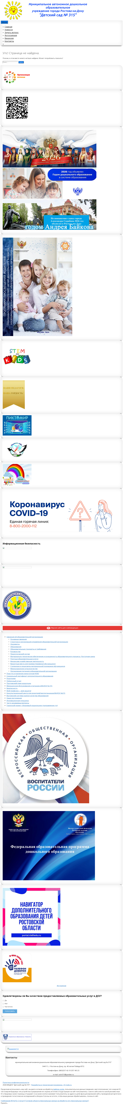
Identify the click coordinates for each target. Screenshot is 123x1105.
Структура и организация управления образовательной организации (39, 642)
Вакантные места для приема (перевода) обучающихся (33, 664)
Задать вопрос (12, 32)
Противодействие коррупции (19, 683)
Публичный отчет (14, 681)
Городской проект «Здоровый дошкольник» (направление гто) (32, 705)
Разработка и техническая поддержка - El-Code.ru (51, 1085)
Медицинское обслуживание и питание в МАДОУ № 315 (29, 686)
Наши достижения (14, 698)
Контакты (9, 41)
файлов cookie (58, 1089)
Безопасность (12, 688)
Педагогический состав (20, 654)
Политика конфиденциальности (16, 1082)
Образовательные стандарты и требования (28, 649)
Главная (8, 26)
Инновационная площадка (18, 700)
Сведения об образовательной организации (25, 637)
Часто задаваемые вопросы (18, 703)
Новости (9, 29)
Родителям (11, 678)
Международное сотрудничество (24, 669)
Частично (8, 1007)
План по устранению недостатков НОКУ (23, 673)
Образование (15, 647)
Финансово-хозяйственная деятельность (27, 661)
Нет (6, 1004)
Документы (15, 644)
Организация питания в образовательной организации (33, 671)
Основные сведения (18, 639)
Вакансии (9, 38)
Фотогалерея (11, 35)
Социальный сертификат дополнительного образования (30, 676)
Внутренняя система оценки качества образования (28, 696)
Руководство (15, 651)
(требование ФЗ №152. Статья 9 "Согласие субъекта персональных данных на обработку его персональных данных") (45, 1101)
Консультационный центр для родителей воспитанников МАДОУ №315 (36, 693)
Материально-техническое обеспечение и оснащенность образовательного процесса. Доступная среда (52, 656)
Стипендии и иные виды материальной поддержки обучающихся (37, 666)
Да (5, 1000)
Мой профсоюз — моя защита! (19, 691)
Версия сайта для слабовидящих (64, 628)
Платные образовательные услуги (24, 659)
